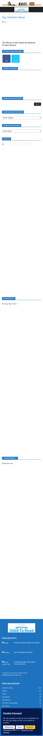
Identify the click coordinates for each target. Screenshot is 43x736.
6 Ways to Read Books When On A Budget (27, 643)
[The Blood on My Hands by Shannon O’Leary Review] (21, 30)
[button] (3, 9)
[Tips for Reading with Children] (7, 654)
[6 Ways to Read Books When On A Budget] (7, 645)
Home (4, 14)
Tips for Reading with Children (23, 652)
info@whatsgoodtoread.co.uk (11, 675)
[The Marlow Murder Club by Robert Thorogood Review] (7, 664)
